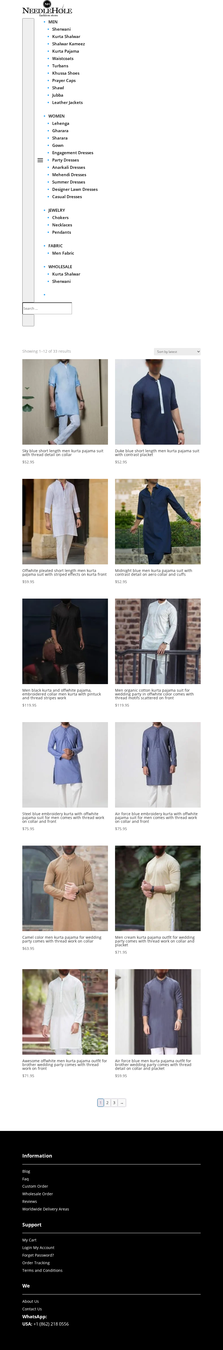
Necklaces (62, 224)
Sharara (60, 138)
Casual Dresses (67, 196)
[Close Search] (28, 320)
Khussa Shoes (65, 73)
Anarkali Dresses (68, 167)
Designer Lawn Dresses (75, 189)
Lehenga (60, 123)
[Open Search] (28, 160)
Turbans (60, 65)
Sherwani (61, 29)
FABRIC (55, 245)
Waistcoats (62, 58)
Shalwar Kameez (68, 43)
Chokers (60, 217)
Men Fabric (63, 253)
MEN (53, 21)
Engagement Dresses (72, 152)
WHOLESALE (60, 266)
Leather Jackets (67, 102)
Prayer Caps (64, 80)
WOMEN (56, 116)
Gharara (60, 130)
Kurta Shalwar (66, 36)
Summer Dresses (68, 182)
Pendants (61, 232)
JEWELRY (56, 210)
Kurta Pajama (65, 51)
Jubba (57, 95)
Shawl (58, 87)
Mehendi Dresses (69, 174)
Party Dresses (65, 160)
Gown (58, 145)
